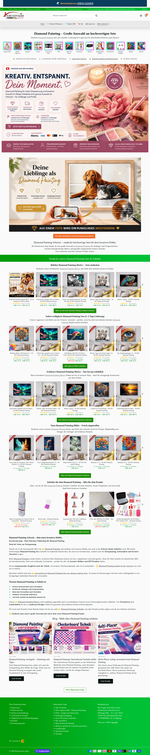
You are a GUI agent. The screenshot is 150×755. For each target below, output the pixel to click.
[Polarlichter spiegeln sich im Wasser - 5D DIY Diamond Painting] (48, 284)
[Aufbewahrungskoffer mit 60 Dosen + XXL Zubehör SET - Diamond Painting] (128, 504)
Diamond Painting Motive (70, 269)
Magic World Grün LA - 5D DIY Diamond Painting (75, 463)
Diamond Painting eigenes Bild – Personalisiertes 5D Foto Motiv (21, 300)
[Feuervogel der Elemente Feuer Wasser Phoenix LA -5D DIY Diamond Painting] (21, 447)
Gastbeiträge (60, 729)
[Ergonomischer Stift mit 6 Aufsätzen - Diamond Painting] (75, 504)
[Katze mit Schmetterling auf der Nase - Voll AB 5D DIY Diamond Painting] (75, 284)
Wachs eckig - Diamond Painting (48, 519)
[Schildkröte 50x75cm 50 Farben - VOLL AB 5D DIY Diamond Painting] (75, 338)
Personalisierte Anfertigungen (105, 59)
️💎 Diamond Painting (54, 24)
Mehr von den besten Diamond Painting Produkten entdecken (75, 310)
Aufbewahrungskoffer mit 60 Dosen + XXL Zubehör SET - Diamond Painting (128, 520)
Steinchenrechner (62, 731)
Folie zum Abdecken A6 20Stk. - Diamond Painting (102, 520)
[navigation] (71, 228)
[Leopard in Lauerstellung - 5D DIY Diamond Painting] (101, 393)
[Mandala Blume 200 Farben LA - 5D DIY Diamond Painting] (21, 338)
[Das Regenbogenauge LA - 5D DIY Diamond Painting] (128, 338)
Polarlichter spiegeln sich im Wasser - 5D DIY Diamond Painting (48, 300)
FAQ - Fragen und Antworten (67, 713)
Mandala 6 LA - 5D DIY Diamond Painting (128, 463)
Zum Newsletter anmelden (65, 718)
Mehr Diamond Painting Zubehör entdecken (75, 532)
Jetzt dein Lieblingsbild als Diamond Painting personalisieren (74, 236)
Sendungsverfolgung (63, 715)
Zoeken (96, 15)
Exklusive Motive (79, 59)
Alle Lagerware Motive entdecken (75, 366)
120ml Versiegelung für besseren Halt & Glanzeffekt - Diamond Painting (21, 520)
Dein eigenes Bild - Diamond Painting (70, 710)
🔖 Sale (80, 24)
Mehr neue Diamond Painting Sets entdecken (75, 475)
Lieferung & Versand (19, 715)
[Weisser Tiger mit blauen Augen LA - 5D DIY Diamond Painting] (101, 338)
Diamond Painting (46, 38)
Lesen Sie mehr (16, 678)
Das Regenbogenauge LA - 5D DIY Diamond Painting (128, 354)
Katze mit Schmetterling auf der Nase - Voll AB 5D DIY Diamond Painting (75, 300)
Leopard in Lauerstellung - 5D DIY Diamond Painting (102, 409)
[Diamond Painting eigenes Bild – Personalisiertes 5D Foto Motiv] (21, 284)
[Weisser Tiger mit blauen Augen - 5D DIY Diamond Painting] (101, 284)
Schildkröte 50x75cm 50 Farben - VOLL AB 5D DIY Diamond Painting (75, 354)
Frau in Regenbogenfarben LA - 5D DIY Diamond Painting (48, 463)
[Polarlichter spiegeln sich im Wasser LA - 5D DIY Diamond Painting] (48, 338)
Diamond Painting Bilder (61, 429)
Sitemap (58, 734)
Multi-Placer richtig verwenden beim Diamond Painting (119, 654)
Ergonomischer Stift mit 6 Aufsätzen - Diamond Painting (75, 520)
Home (43, 24)
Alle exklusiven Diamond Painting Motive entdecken (75, 420)
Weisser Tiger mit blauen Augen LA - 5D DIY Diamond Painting (102, 354)
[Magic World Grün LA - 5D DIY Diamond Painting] (75, 447)
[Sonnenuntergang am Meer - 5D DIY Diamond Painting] (128, 393)
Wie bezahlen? (61, 721)
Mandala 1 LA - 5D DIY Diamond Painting (101, 463)
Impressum (15, 708)
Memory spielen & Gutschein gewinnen (71, 726)
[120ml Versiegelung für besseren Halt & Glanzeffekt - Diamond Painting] (21, 504)
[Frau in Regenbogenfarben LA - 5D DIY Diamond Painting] (48, 447)
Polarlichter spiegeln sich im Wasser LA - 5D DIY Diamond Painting (48, 354)
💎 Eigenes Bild (70, 24)
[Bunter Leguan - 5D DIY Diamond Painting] (128, 284)
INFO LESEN (85, 3)
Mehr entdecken (102, 24)
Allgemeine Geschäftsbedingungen (24, 718)
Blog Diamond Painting (64, 723)
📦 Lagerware (90, 24)
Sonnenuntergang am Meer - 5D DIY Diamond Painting (128, 409)
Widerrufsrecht (17, 710)
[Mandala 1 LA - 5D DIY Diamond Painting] (101, 447)
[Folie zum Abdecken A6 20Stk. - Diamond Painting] (101, 504)
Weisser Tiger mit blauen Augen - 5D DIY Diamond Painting (101, 300)
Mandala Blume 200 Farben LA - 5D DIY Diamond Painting (21, 354)
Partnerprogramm (18, 723)
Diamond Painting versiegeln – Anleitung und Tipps (30, 652)
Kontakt (14, 721)
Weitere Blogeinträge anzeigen (75, 690)
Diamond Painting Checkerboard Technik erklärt (75, 651)
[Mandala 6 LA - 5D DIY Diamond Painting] (128, 447)
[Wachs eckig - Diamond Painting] (48, 504)
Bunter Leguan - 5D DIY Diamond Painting (128, 300)
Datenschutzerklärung (19, 713)
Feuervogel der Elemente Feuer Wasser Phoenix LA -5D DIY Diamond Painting (21, 464)
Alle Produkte (60, 708)
